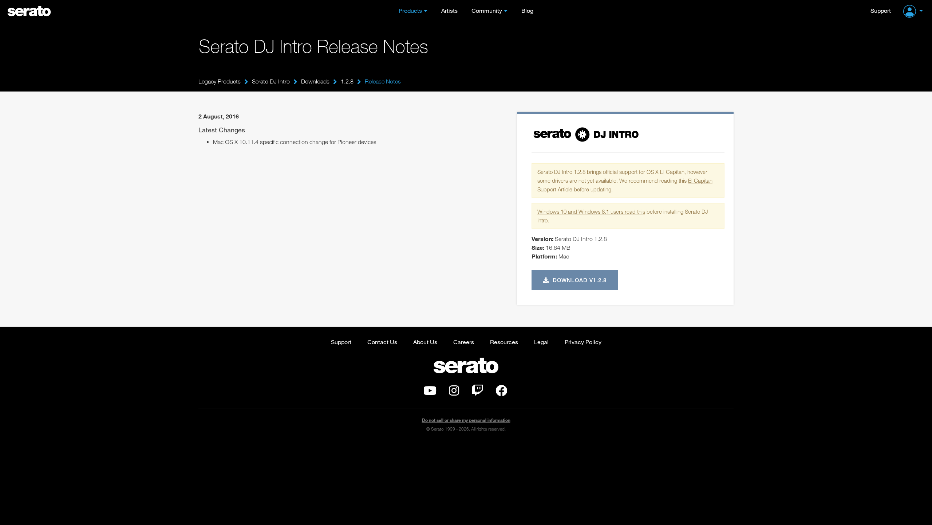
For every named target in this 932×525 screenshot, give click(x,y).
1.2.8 (347, 81)
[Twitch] (477, 392)
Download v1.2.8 (579, 280)
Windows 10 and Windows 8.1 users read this (591, 211)
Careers (463, 341)
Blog (527, 10)
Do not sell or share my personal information (466, 420)
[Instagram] (454, 392)
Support (880, 10)
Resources (504, 341)
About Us (425, 341)
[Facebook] (501, 392)
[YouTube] (430, 392)
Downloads (315, 81)
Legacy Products (219, 81)
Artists (449, 10)
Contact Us (382, 341)
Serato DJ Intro (271, 81)
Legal (541, 341)
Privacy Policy (583, 341)
